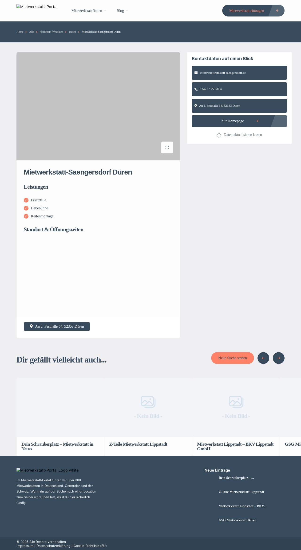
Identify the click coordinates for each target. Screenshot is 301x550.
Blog (120, 11)
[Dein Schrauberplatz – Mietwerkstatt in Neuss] (210, 478)
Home (19, 31)
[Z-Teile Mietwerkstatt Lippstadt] (210, 492)
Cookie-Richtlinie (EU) (90, 546)
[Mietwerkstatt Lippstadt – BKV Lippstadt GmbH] (210, 506)
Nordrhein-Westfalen (51, 31)
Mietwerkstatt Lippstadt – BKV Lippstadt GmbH (241, 506)
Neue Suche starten (232, 358)
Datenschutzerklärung (53, 546)
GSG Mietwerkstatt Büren (237, 520)
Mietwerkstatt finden (86, 11)
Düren (72, 31)
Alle (31, 31)
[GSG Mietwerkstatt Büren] (210, 520)
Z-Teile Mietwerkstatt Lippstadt (241, 492)
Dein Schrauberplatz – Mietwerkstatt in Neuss (235, 478)
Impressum (24, 546)
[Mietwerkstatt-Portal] (36, 10)
